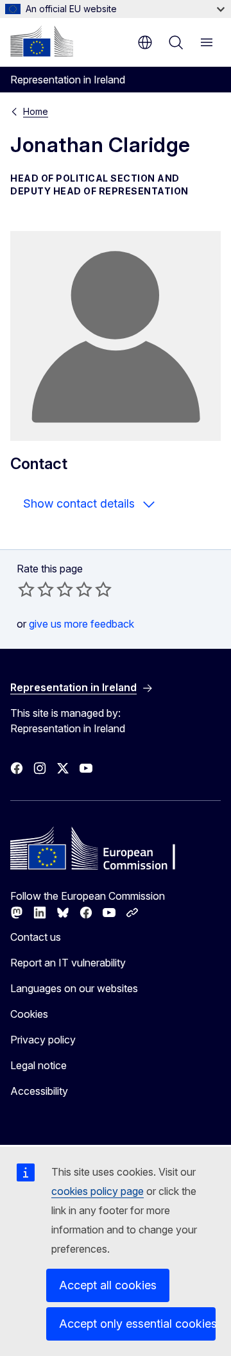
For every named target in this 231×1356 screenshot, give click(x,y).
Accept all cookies (108, 1285)
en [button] (145, 42)
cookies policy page (97, 1191)
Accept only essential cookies (137, 1323)
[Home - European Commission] (41, 41)
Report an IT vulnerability (68, 962)
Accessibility (39, 1091)
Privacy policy (43, 1039)
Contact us (35, 937)
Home (35, 111)
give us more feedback (81, 623)
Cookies (29, 1014)
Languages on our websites (74, 988)
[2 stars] (36, 589)
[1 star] (26, 589)
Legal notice (38, 1065)
